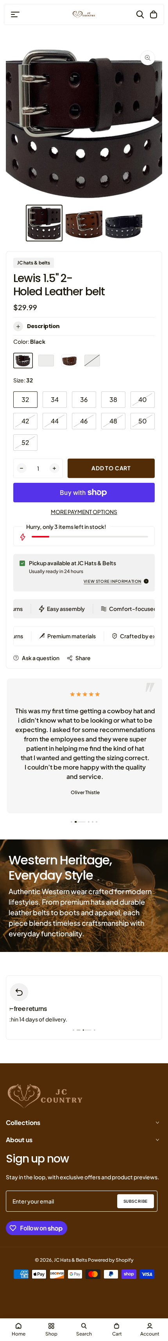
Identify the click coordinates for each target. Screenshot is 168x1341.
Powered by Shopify (111, 1260)
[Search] (140, 14)
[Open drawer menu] (15, 14)
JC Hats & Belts (70, 1260)
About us (19, 1140)
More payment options (84, 511)
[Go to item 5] (96, 822)
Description (43, 326)
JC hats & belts (33, 263)
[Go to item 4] (92, 822)
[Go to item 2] (80, 822)
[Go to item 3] (88, 822)
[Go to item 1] (71, 822)
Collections (23, 1122)
